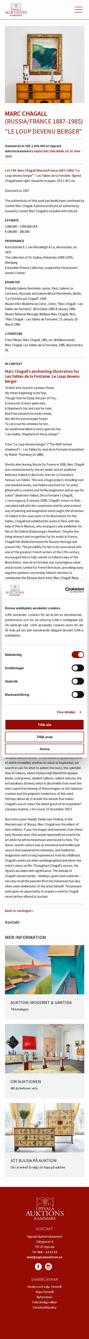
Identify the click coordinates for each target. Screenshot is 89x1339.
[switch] (78, 667)
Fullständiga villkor (44, 1302)
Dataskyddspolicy (44, 1307)
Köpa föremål (45, 1292)
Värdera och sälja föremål (44, 1287)
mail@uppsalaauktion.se (44, 1257)
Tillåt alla (44, 725)
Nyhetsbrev (44, 1297)
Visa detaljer (66, 712)
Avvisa (44, 749)
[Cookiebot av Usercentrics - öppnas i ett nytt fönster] (65, 590)
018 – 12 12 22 (47, 1252)
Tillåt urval (44, 737)
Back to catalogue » (19, 911)
